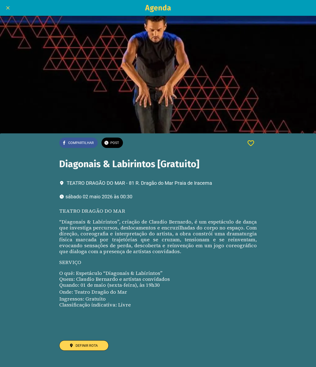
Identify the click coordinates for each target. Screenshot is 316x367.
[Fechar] (8, 8)
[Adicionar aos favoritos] (251, 143)
